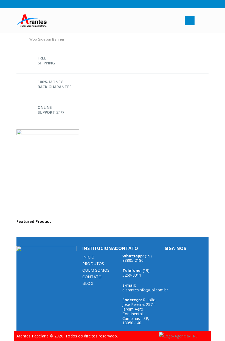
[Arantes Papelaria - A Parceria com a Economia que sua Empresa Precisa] (31, 20)
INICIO (88, 257)
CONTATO (92, 276)
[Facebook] (18, 4)
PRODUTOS (93, 263)
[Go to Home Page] (20, 39)
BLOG (87, 283)
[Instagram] (25, 4)
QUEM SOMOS (95, 270)
